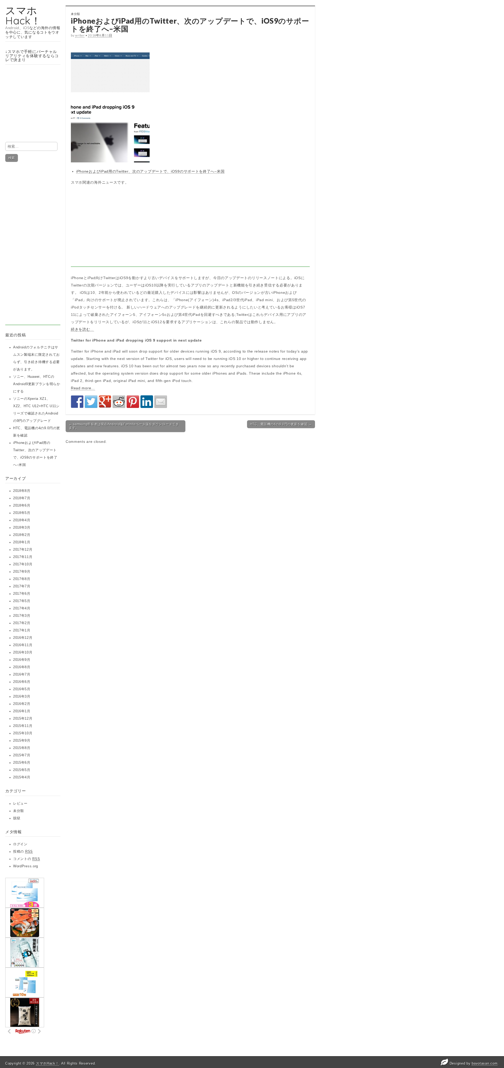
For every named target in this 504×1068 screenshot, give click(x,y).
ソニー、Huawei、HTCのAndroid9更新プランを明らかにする (36, 384)
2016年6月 (21, 682)
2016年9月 (21, 660)
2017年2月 (21, 623)
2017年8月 (21, 579)
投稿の (23, 851)
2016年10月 (23, 652)
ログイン (20, 844)
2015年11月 (23, 726)
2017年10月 (23, 564)
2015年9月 (21, 740)
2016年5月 (21, 689)
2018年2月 (21, 535)
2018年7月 (21, 498)
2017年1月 (21, 630)
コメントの (26, 859)
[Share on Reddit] (119, 401)
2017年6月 (21, 594)
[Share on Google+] (105, 401)
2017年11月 (23, 557)
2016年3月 (21, 696)
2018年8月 (21, 491)
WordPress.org (25, 866)
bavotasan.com (484, 1063)
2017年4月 (21, 608)
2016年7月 (21, 674)
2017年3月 (21, 616)
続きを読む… (82, 329)
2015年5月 (21, 770)
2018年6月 (21, 505)
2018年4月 (21, 520)
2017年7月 (21, 586)
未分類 (18, 811)
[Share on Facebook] (77, 401)
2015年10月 (23, 733)
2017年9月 (21, 571)
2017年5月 (21, 601)
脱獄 (16, 818)
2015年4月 (21, 777)
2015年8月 (21, 748)
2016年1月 (21, 711)
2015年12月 (23, 718)
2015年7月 (21, 755)
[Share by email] (160, 401)
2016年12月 (23, 638)
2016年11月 (23, 645)
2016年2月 (21, 704)
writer (80, 35)
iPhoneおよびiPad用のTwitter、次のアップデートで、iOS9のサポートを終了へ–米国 (150, 171)
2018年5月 (21, 513)
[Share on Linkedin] (146, 401)
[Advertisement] (32, 246)
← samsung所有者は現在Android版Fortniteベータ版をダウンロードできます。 (124, 426)
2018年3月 (21, 527)
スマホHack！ (23, 15)
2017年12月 (23, 549)
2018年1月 (21, 542)
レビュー (20, 803)
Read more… (83, 388)
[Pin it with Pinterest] (133, 401)
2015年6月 (21, 762)
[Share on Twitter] (91, 401)
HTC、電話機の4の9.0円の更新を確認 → (281, 424)
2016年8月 (21, 667)
